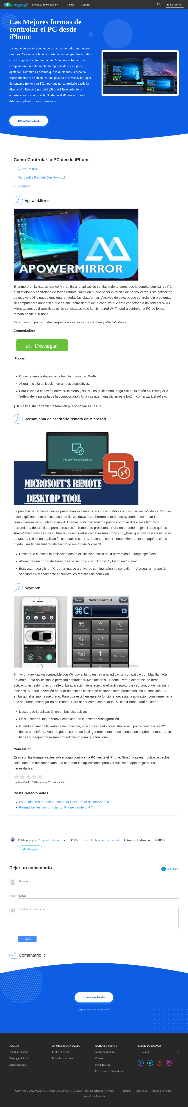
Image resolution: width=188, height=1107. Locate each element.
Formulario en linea (62, 1058)
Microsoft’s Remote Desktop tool (41, 177)
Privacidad (141, 1090)
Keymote (23, 186)
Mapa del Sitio (102, 1064)
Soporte (85, 4)
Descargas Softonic (19, 1058)
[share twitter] (150, 1063)
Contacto (99, 1058)
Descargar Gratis (28, 120)
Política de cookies (161, 1090)
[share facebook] (141, 1063)
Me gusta (32, 849)
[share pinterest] (159, 1063)
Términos (126, 1090)
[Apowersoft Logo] (16, 4)
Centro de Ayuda (60, 1052)
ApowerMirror (27, 168)
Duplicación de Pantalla (105, 840)
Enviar (27, 939)
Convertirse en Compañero (109, 1071)
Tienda (70, 4)
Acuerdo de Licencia (94, 1096)
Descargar (46, 346)
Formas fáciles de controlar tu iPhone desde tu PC (56, 807)
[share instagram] (169, 1063)
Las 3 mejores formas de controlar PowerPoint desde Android (64, 802)
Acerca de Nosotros (105, 1052)
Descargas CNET (18, 1064)
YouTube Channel (18, 1052)
